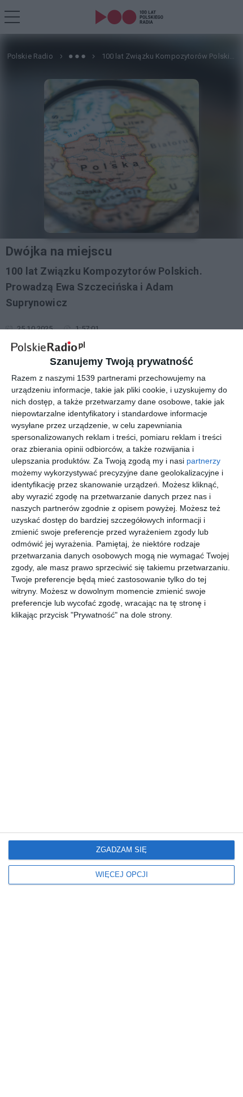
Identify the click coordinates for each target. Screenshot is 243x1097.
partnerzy (203, 461)
